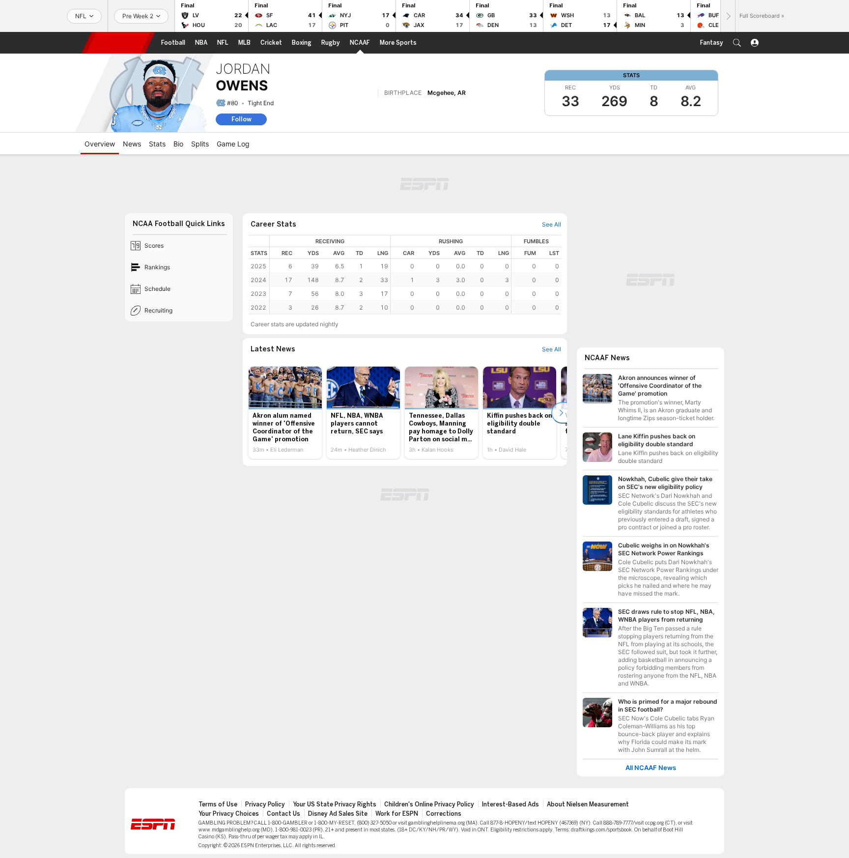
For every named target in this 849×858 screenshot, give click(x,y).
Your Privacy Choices (228, 813)
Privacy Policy (265, 804)
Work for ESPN (396, 813)
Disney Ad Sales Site (338, 813)
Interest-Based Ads (510, 804)
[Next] (727, 16)
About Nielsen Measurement (588, 804)
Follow (241, 119)
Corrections (443, 813)
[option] (285, 413)
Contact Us (283, 813)
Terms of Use (217, 804)
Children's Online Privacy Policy (429, 804)
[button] (737, 43)
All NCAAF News (650, 768)
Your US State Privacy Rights (334, 804)
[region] (415, 274)
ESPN (118, 43)
